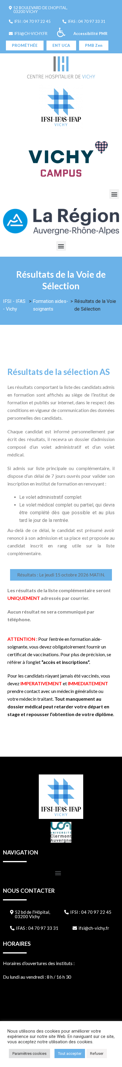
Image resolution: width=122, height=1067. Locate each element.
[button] (38, 10)
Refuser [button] (96, 1053)
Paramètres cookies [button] (29, 1053)
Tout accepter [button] (69, 1053)
